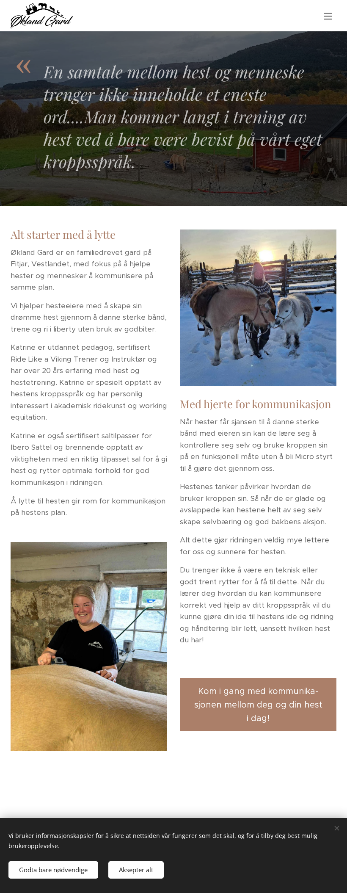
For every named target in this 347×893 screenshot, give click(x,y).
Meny (327, 15)
